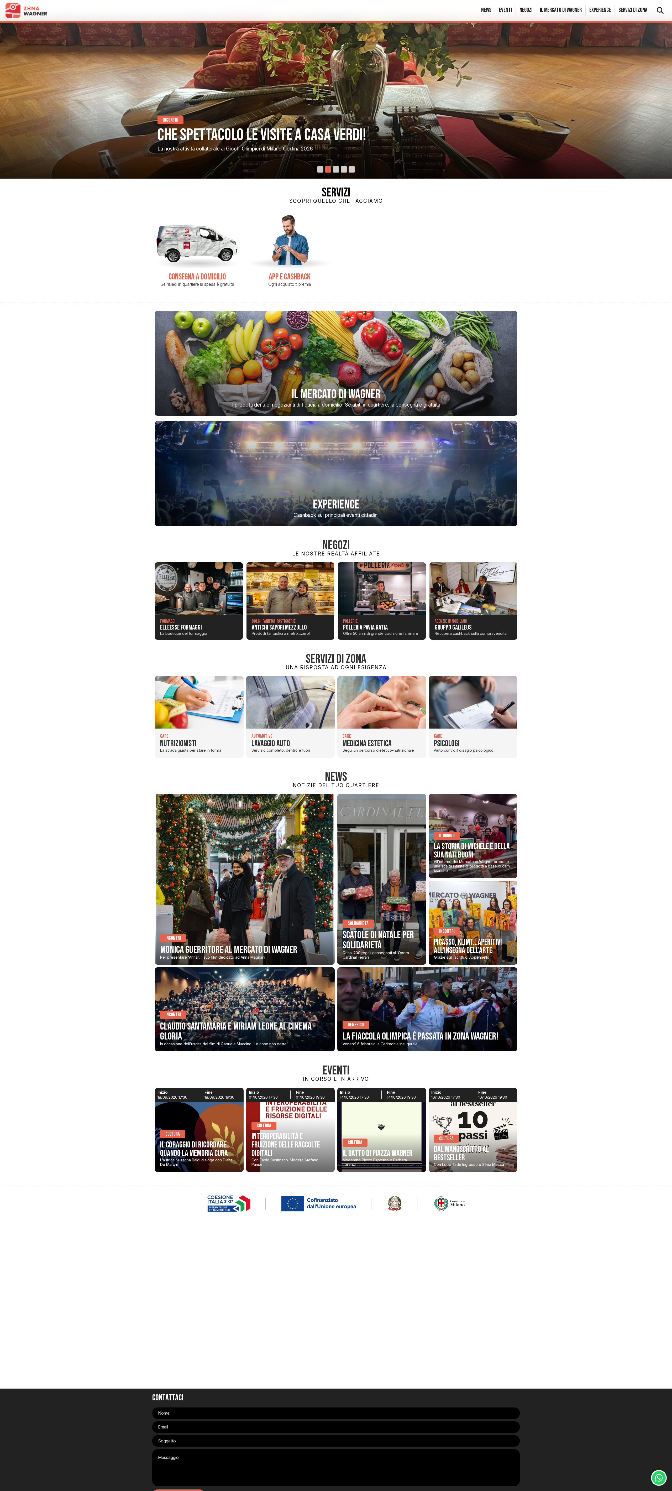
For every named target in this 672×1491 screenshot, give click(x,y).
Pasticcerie (286, 621)
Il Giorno (447, 836)
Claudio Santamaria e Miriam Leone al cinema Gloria (236, 1031)
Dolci (256, 621)
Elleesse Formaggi (181, 628)
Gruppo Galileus (453, 628)
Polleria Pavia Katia (365, 628)
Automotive (261, 736)
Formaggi (167, 621)
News (486, 10)
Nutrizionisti (178, 744)
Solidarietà (358, 924)
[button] (320, 169)
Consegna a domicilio (197, 277)
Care (164, 736)
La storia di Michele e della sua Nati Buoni (472, 850)
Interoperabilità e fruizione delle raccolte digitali (285, 1144)
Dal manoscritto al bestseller (461, 1153)
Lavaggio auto (270, 744)
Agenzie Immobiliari (451, 621)
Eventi (505, 10)
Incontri (173, 938)
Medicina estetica (367, 744)
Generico (356, 1025)
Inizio (163, 1092)
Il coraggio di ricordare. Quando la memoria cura (194, 1149)
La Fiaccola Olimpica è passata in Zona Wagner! (420, 1036)
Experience (600, 10)
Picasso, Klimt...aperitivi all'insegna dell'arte (468, 946)
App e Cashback (290, 277)
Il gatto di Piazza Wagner (378, 1153)
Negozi (525, 10)
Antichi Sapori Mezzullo (279, 628)
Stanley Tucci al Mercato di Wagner (258, 135)
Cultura (172, 1134)
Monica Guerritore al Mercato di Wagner (228, 950)
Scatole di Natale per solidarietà (378, 940)
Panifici (268, 621)
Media (168, 120)
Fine (208, 1092)
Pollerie (350, 621)
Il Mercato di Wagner (561, 10)
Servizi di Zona (632, 10)
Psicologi (446, 744)
